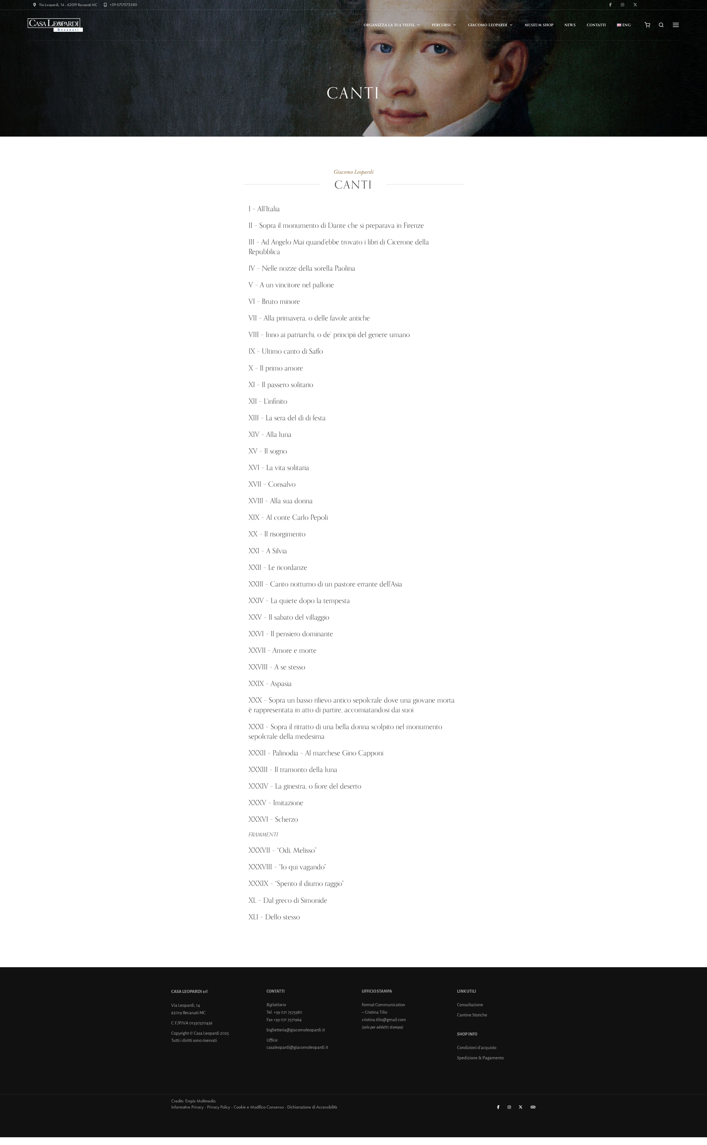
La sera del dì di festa (296, 417)
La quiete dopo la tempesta (310, 600)
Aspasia (281, 683)
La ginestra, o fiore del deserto (318, 786)
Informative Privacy (187, 1107)
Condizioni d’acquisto (476, 1047)
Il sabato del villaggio (299, 617)
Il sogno (275, 451)
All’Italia (268, 208)
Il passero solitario (287, 384)
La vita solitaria (287, 467)
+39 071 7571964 (287, 1019)
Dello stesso (282, 916)
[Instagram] (509, 1107)
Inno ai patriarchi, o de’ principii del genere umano (338, 334)
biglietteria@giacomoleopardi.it (296, 1029)
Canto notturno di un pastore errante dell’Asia (336, 584)
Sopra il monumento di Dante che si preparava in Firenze (341, 225)
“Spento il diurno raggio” (309, 883)
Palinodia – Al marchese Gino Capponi (328, 752)
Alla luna (278, 434)
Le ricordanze (287, 567)
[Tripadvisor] (533, 1107)
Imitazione (288, 802)
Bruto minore (281, 301)
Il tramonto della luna (306, 769)
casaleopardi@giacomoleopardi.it (297, 1047)
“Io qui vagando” (302, 866)
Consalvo (282, 484)
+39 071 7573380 (288, 1012)
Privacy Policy (218, 1107)
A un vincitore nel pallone (297, 284)
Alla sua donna (291, 500)
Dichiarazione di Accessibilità (312, 1107)
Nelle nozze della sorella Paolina (308, 268)
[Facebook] (498, 1107)
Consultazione (470, 1004)
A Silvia (276, 550)
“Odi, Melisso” (296, 850)
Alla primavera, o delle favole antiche (317, 318)
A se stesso (290, 667)
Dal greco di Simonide (295, 900)
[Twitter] (521, 1107)
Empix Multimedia (200, 1101)
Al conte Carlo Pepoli (297, 517)
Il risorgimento (284, 534)
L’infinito (275, 401)
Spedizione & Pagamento (480, 1057)
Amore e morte (294, 650)
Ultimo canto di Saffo (292, 351)
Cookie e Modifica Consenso (259, 1107)
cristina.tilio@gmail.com (384, 1019)
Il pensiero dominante (302, 633)
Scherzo (286, 819)
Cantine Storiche (472, 1015)
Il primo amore (281, 368)
